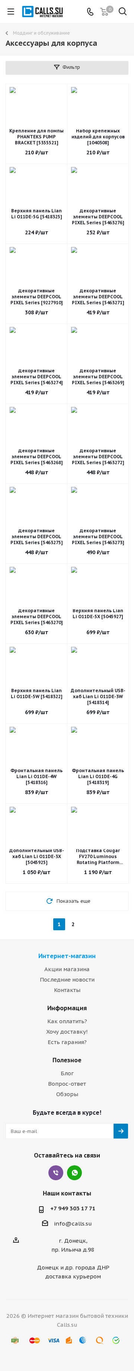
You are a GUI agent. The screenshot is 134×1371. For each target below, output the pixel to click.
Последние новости (67, 979)
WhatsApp (74, 1172)
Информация (67, 1008)
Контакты (67, 989)
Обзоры (67, 1094)
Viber (55, 1172)
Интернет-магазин (67, 956)
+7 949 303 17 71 (73, 1208)
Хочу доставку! (67, 1031)
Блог (67, 1073)
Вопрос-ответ (67, 1083)
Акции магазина (67, 969)
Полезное (67, 1060)
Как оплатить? (67, 1021)
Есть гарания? (67, 1042)
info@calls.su (73, 1223)
